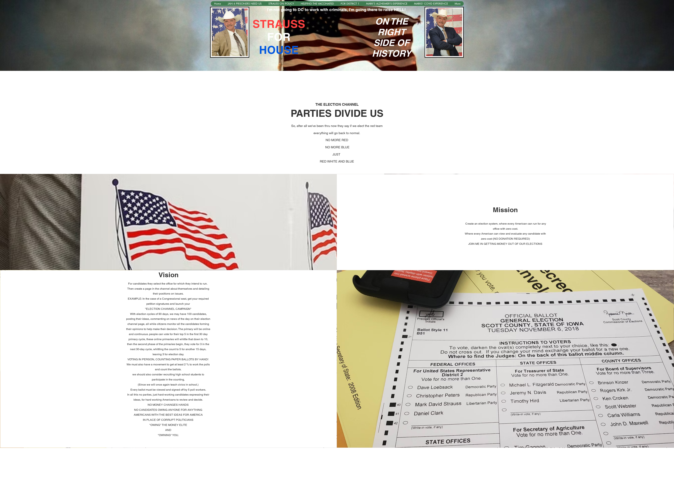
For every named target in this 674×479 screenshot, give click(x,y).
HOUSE (279, 49)
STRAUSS (279, 23)
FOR (279, 36)
